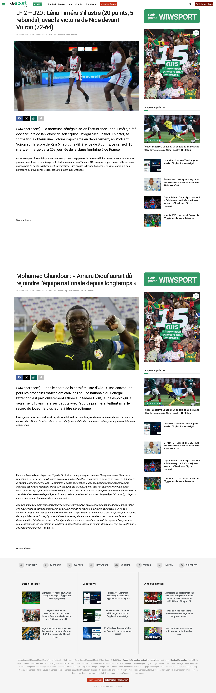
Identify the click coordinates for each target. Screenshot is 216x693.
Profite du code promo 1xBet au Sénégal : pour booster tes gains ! (118, 631)
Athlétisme (91, 4)
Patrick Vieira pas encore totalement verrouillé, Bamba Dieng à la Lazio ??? (179, 614)
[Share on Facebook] (19, 118)
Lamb (70, 4)
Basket (61, 4)
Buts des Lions (153, 140)
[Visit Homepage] (18, 4)
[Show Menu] (3, 4)
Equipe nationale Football (74, 291)
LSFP (167, 663)
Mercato (151, 660)
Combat (79, 4)
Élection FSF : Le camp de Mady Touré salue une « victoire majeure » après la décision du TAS (181, 182)
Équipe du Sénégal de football (135, 660)
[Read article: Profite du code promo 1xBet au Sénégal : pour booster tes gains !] (92, 633)
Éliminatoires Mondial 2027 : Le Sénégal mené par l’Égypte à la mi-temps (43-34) (56, 596)
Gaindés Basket (69, 35)
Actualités (65, 663)
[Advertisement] (76, 195)
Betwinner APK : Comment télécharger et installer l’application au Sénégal (118, 613)
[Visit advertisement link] (172, 16)
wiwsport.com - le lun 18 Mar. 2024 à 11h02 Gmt (36, 291)
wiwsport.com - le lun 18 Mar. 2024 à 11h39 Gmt (36, 35)
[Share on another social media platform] (41, 118)
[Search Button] (190, 4)
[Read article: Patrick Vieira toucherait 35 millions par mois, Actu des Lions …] (153, 633)
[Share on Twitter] (26, 118)
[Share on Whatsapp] (34, 118)
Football (52, 4)
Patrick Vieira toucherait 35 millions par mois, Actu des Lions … (179, 631)
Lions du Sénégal (163, 660)
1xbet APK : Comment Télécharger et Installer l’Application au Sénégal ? (118, 596)
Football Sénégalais (179, 660)
